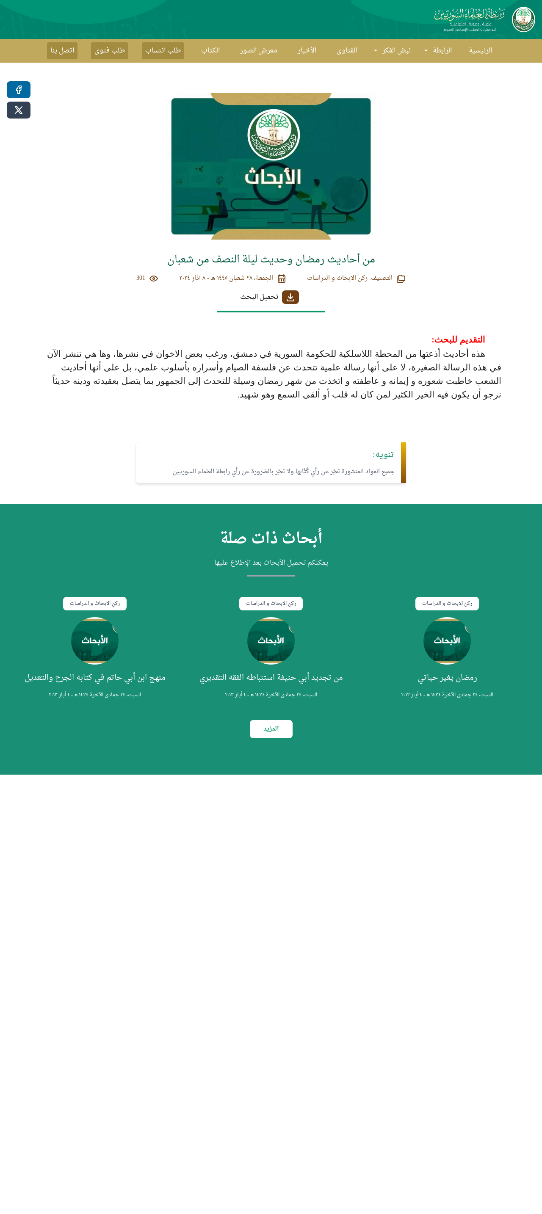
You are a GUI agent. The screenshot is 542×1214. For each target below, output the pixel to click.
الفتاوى (347, 50)
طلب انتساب (163, 50)
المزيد (271, 729)
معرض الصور (258, 50)
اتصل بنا (62, 50)
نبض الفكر (396, 50)
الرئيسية (480, 50)
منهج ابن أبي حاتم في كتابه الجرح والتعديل (95, 677)
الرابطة (442, 50)
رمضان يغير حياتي (447, 677)
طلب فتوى (109, 50)
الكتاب (210, 50)
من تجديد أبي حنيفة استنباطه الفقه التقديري (271, 677)
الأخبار (307, 50)
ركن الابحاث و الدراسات (447, 603)
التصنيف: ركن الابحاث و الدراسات (350, 278)
